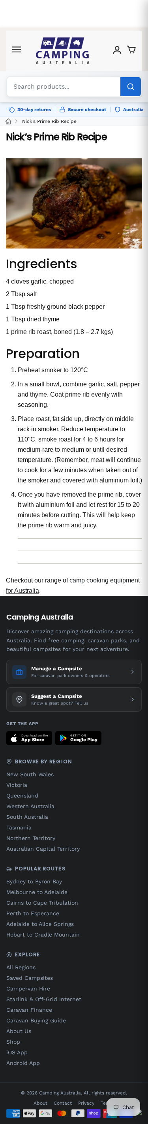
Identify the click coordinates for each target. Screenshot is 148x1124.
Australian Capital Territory (43, 849)
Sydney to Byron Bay (34, 881)
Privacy (86, 1103)
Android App (23, 1063)
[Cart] (131, 51)
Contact (63, 1103)
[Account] (117, 51)
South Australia (27, 817)
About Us (18, 1031)
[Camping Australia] (62, 51)
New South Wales (30, 774)
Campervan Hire (28, 988)
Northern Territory (30, 838)
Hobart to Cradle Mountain (43, 934)
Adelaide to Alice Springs (40, 924)
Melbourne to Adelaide (36, 892)
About (40, 1103)
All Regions (21, 967)
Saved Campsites (29, 978)
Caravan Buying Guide (36, 1020)
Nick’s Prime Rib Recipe (49, 121)
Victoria (16, 785)
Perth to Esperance (32, 913)
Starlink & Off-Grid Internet (43, 999)
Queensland (22, 795)
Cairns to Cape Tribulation (42, 903)
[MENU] (16, 51)
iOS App (17, 1052)
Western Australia (30, 806)
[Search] (130, 86)
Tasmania (19, 827)
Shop (13, 1042)
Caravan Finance (29, 1010)
